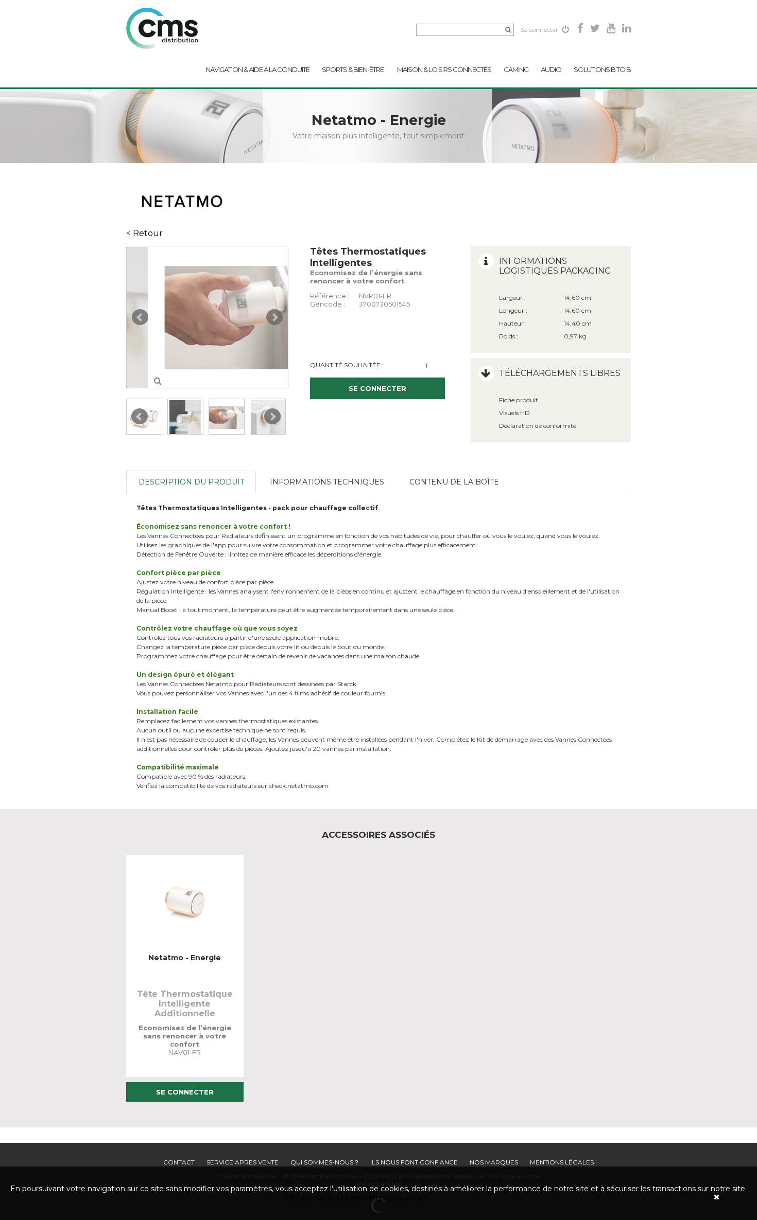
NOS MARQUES (494, 1162)
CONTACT (179, 1162)
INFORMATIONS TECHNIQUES (327, 482)
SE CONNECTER (377, 388)
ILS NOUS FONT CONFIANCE (414, 1162)
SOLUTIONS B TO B (602, 69)
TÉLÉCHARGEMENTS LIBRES (560, 373)
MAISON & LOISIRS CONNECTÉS (444, 69)
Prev (140, 317)
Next (274, 317)
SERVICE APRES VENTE (243, 1162)
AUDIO (551, 69)
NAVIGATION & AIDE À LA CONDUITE (257, 69)
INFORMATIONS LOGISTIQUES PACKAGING (555, 266)
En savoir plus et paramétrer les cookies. (356, 1198)
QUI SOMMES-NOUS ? (324, 1162)
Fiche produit (518, 400)
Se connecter (540, 29)
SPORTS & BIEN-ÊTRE (353, 69)
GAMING (516, 69)
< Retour (144, 233)
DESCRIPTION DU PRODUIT (191, 482)
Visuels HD (514, 413)
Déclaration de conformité (537, 425)
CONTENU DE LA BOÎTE (454, 482)
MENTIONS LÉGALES (562, 1162)
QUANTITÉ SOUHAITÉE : (347, 365)
